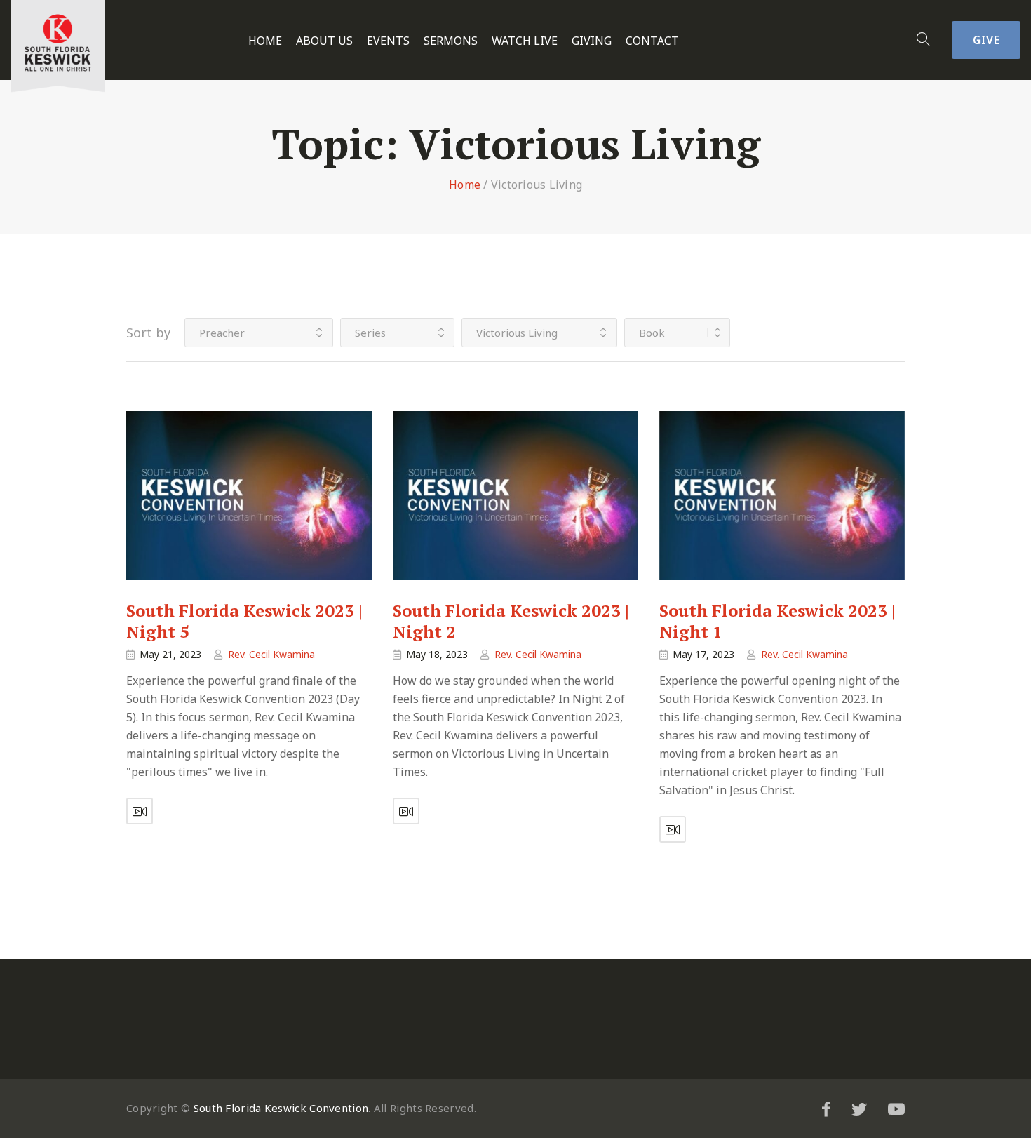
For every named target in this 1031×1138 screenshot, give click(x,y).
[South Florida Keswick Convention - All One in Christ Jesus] (58, 46)
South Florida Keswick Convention (281, 1108)
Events (388, 41)
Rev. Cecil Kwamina (271, 654)
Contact (652, 41)
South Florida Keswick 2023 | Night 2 (511, 621)
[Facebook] (826, 1108)
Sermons (451, 41)
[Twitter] (859, 1108)
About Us (324, 41)
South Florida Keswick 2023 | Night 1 (777, 621)
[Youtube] (896, 1108)
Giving (592, 41)
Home (265, 41)
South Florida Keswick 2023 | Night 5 (244, 621)
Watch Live (525, 41)
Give (986, 40)
